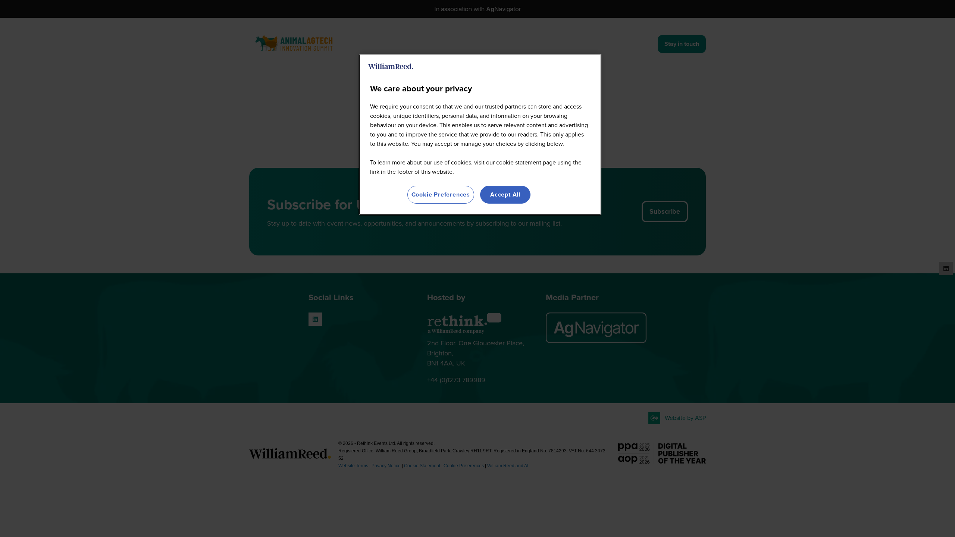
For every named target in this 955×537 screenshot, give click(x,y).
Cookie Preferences (440, 194)
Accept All (505, 194)
